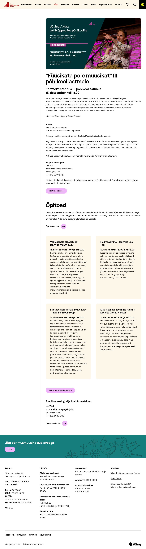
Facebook (9, 535)
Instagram (21, 535)
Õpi (55, 5)
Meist (93, 5)
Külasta (47, 5)
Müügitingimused (12, 544)
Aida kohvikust (65, 219)
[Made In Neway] (135, 544)
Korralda (65, 5)
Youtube (33, 535)
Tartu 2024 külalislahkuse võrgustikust (123, 485)
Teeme (38, 5)
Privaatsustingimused (33, 544)
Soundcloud (45, 535)
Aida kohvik (116, 478)
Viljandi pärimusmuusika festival (126, 473)
